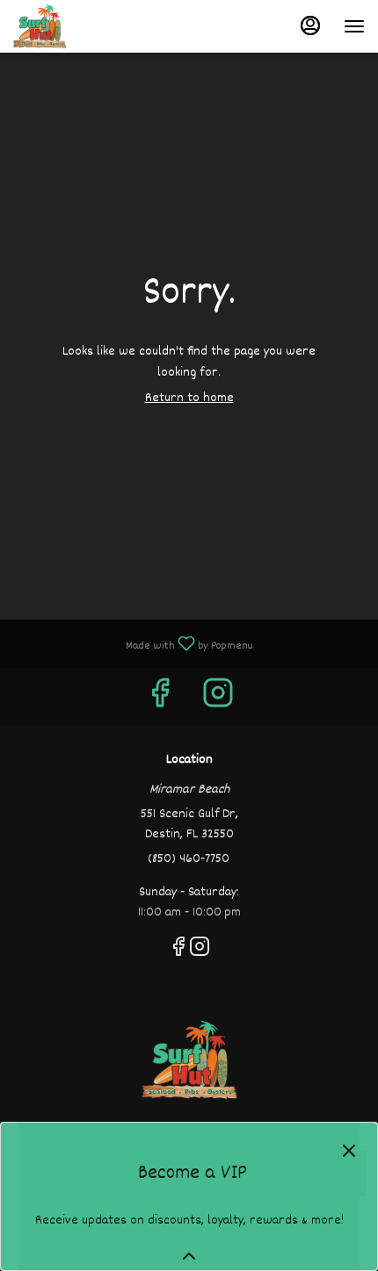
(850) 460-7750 (189, 859)
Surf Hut (189, 1060)
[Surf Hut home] (92, 26)
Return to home (189, 398)
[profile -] (310, 25)
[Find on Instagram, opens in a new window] (218, 701)
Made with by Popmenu (133, 643)
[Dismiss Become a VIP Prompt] (349, 1151)
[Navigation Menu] (354, 26)
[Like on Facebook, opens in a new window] (160, 701)
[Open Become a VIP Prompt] (189, 1256)
